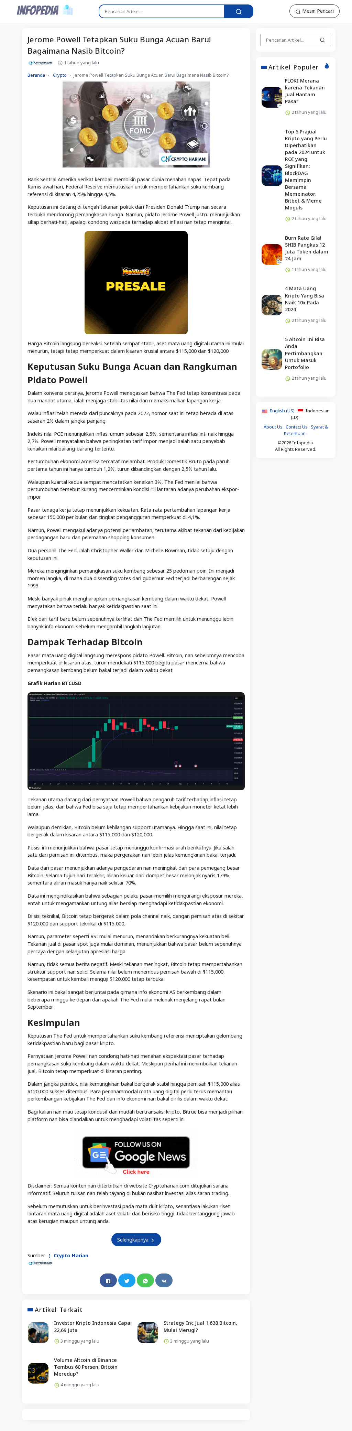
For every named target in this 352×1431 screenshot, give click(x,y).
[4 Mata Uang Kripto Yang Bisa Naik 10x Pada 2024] (272, 305)
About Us (273, 427)
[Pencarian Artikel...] (238, 11)
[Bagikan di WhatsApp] (145, 1280)
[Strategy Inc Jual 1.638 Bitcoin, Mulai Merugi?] (148, 1332)
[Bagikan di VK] (164, 1280)
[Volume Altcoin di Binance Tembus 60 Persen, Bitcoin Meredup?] (38, 1373)
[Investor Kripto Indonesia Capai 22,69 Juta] (38, 1332)
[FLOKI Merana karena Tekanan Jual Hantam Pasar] (272, 97)
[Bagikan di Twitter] (126, 1280)
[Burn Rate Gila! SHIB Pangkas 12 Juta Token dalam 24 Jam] (272, 254)
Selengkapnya (133, 1239)
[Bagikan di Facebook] (108, 1280)
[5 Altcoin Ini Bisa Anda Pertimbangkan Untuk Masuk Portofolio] (272, 359)
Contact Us (297, 427)
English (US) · (283, 411)
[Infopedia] (44, 9)
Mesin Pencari (317, 11)
